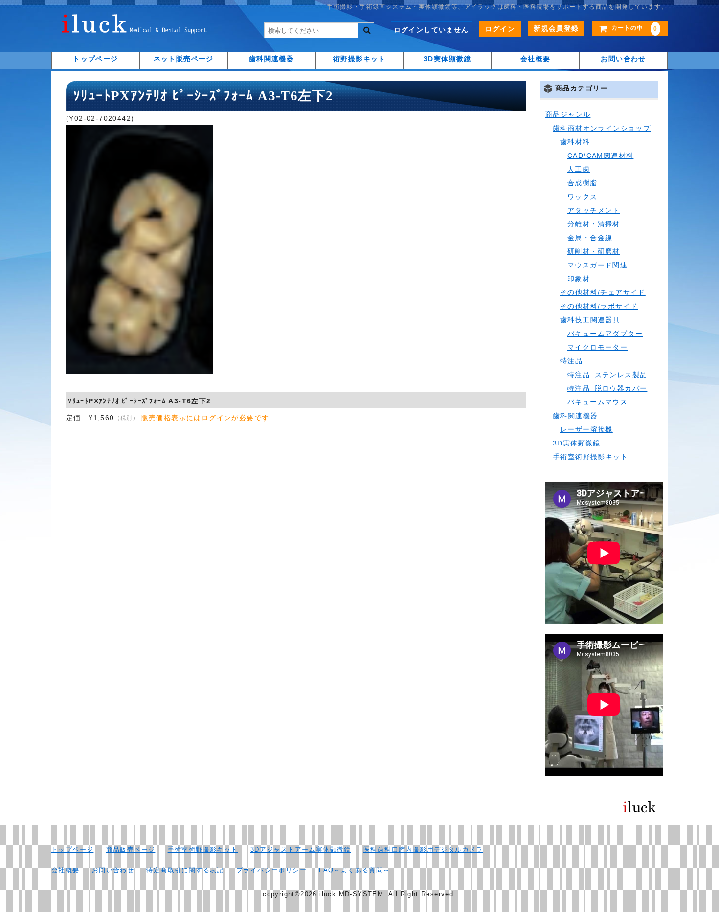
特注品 (571, 361)
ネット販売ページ (184, 59)
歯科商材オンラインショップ (602, 128)
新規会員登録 (556, 28)
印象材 (578, 279)
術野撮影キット (359, 59)
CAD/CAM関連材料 (600, 155)
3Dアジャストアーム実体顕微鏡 (300, 849)
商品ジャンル (567, 114)
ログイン (500, 29)
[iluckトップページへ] (134, 26)
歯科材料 (575, 142)
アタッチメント (593, 210)
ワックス (582, 196)
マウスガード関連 (597, 265)
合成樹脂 (582, 183)
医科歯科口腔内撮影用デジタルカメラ (423, 849)
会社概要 (535, 59)
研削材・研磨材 (593, 251)
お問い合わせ (623, 59)
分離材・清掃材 (593, 224)
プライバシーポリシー (271, 870)
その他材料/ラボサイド (599, 306)
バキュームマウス (597, 402)
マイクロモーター (597, 347)
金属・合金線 (589, 238)
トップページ (95, 59)
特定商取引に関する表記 (185, 870)
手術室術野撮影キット (590, 457)
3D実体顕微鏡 (448, 59)
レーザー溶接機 (586, 429)
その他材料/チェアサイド (603, 292)
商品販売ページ (131, 849)
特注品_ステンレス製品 (607, 374)
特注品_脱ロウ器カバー (607, 388)
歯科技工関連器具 (590, 320)
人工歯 (578, 169)
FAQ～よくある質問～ (354, 870)
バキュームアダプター (605, 333)
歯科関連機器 (271, 59)
